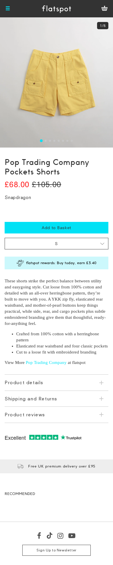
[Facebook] (39, 535)
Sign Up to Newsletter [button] (56, 550)
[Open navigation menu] (8, 8)
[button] (41, 140)
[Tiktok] (49, 535)
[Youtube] (72, 535)
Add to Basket (56, 227)
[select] (56, 243)
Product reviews (25, 414)
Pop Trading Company (46, 362)
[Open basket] (104, 8)
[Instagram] (60, 535)
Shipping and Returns (31, 399)
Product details (24, 382)
